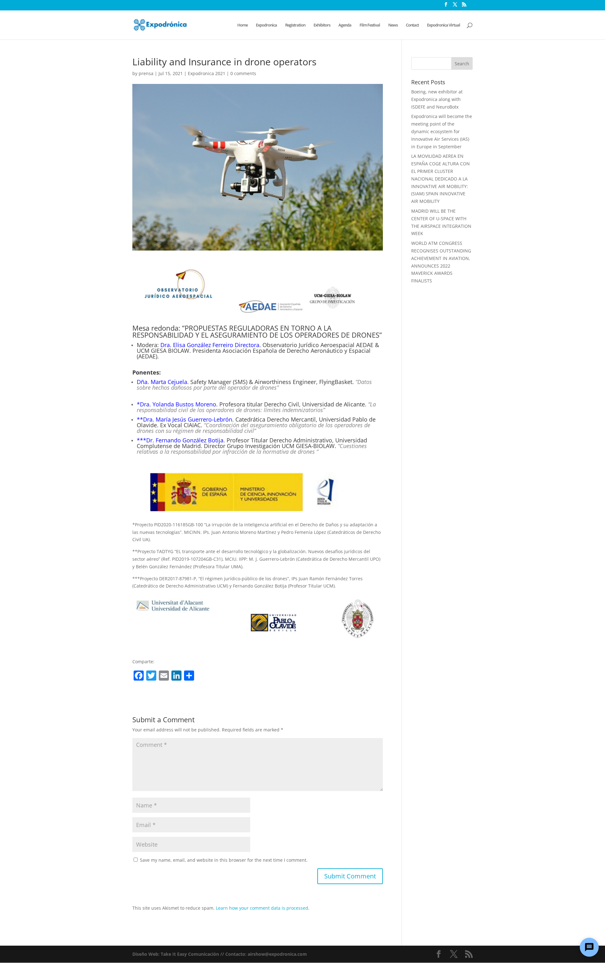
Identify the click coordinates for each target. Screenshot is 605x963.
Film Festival (370, 25)
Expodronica (266, 25)
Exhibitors (322, 25)
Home (242, 25)
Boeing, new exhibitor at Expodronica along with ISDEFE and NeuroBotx (437, 99)
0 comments (243, 73)
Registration (295, 25)
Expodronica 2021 (206, 73)
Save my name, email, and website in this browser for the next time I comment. (224, 860)
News (393, 25)
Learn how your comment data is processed (262, 908)
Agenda (344, 25)
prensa (146, 73)
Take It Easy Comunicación (190, 954)
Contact (412, 25)
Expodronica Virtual (443, 25)
